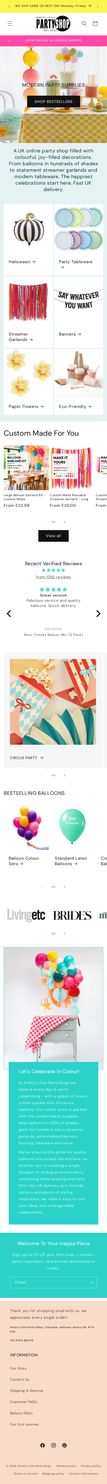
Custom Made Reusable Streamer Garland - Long (69, 497)
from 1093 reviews (53, 576)
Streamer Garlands (18, 336)
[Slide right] (64, 522)
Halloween (19, 261)
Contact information (83, 1473)
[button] (9, 23)
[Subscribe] (91, 1282)
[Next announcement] (97, 6)
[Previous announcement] (9, 6)
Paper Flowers (24, 406)
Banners (67, 334)
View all (53, 535)
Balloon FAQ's (21, 1413)
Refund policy (66, 1466)
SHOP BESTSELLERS (54, 101)
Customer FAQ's (23, 1401)
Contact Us (19, 1379)
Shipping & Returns (26, 1390)
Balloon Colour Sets (24, 861)
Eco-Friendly (72, 406)
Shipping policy (53, 1473)
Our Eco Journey (24, 1424)
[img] (53, 570)
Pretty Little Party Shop (34, 1466)
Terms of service (26, 1473)
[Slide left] (42, 522)
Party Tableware (76, 261)
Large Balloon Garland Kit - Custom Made (25, 497)
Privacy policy (91, 1466)
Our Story (18, 1368)
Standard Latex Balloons (71, 861)
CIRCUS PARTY (23, 757)
